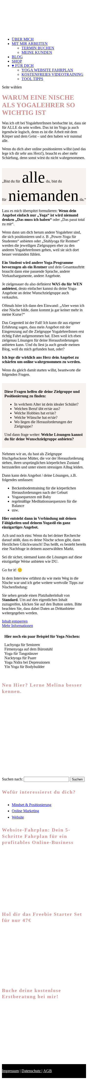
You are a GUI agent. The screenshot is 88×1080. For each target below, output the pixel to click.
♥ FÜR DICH (23, 66)
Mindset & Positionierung (31, 805)
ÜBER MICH (23, 39)
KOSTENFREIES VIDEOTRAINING (52, 74)
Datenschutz (32, 1071)
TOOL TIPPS (32, 79)
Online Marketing (25, 811)
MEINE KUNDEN (37, 52)
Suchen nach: (12, 779)
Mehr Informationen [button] (17, 626)
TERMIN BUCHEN (38, 48)
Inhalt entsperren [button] (15, 621)
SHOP (17, 61)
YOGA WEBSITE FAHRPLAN (47, 70)
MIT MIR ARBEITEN (30, 44)
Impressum (10, 1071)
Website (18, 817)
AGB (47, 1071)
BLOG (17, 57)
